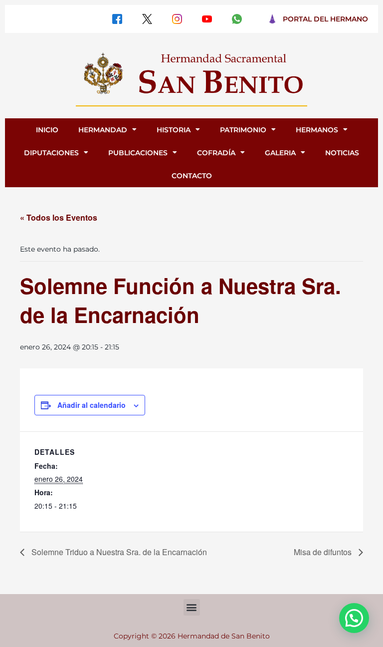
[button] (192, 607)
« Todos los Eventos (58, 217)
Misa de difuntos (324, 552)
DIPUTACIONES (51, 153)
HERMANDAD (102, 130)
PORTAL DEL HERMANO (325, 19)
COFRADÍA (216, 153)
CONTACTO (192, 176)
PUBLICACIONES (138, 153)
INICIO (47, 130)
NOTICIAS (342, 153)
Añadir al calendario (91, 405)
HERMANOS (317, 130)
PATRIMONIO (243, 130)
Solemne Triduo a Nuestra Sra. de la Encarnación (118, 552)
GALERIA (280, 153)
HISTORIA (174, 130)
